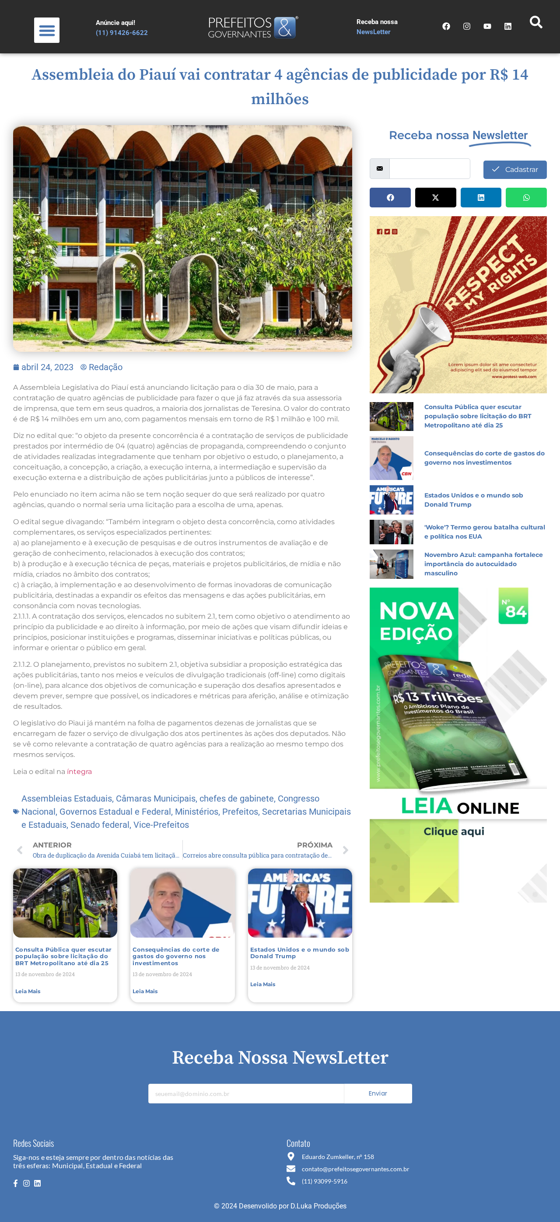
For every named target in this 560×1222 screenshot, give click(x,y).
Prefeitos (240, 811)
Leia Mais (27, 991)
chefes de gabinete (237, 798)
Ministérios (196, 811)
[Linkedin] (37, 1183)
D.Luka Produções (318, 1206)
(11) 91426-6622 (122, 33)
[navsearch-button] (536, 24)
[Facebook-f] (15, 1183)
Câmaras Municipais (156, 798)
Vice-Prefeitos (161, 824)
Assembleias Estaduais (66, 798)
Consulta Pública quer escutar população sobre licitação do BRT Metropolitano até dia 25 (63, 956)
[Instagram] (467, 26)
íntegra (79, 771)
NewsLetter (374, 32)
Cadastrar (521, 169)
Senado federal (100, 824)
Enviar (378, 1093)
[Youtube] (487, 26)
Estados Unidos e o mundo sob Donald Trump (299, 953)
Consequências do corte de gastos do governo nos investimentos (176, 956)
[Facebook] (446, 26)
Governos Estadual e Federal (115, 811)
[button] (47, 30)
